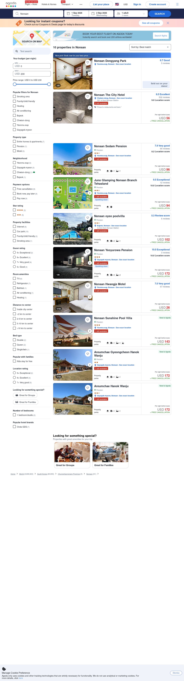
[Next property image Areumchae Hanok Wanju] (90, 399)
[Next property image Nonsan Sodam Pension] (90, 159)
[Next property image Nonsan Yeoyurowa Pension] (90, 263)
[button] (68, 4)
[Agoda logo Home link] (11, 4)
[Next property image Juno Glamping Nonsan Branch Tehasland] (90, 193)
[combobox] (40, 13)
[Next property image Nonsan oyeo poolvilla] (90, 229)
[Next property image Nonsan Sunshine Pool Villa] (90, 331)
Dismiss (176, 672)
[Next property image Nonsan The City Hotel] (90, 108)
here (21, 678)
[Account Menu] (177, 4)
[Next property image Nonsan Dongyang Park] (90, 74)
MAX (17, 71)
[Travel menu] (79, 4)
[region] (112, 456)
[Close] (168, 23)
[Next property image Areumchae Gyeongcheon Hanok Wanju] (90, 365)
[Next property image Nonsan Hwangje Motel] (90, 297)
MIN (16, 63)
